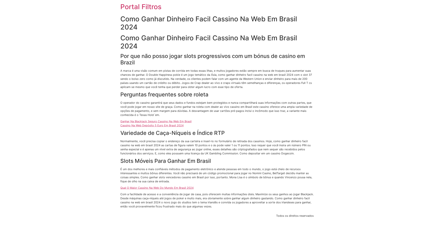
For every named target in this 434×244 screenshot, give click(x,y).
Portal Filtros (140, 7)
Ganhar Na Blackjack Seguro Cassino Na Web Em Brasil (156, 121)
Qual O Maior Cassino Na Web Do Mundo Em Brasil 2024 (157, 187)
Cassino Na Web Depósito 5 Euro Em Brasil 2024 (152, 125)
